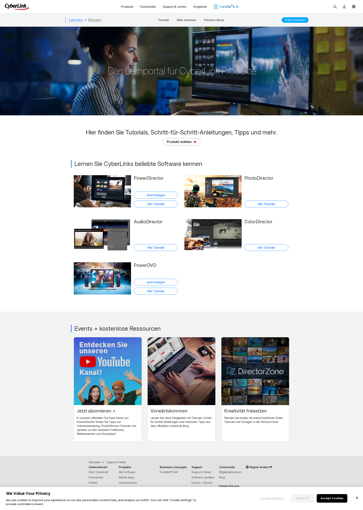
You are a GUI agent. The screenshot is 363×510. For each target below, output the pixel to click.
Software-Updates (203, 477)
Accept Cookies (332, 498)
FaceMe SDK (169, 472)
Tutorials (163, 20)
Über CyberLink (98, 472)
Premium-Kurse (214, 20)
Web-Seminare (186, 20)
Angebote (200, 7)
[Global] (353, 6)
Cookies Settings (271, 498)
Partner (93, 482)
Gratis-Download (295, 20)
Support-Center (201, 472)
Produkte (127, 7)
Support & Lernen (174, 7)
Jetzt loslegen (155, 195)
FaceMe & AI (229, 6)
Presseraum (96, 477)
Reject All (302, 498)
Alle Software (127, 472)
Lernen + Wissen (202, 482)
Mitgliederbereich (230, 472)
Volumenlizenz (128, 482)
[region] (181, 498)
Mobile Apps (126, 477)
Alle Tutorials (155, 204)
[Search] (335, 6)
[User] (344, 6)
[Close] (357, 498)
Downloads (148, 7)
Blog (222, 477)
